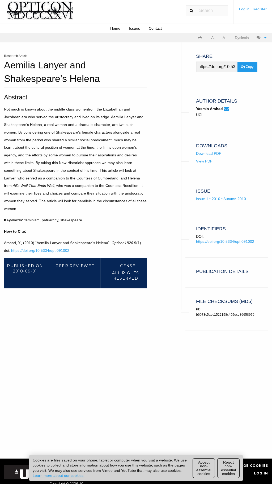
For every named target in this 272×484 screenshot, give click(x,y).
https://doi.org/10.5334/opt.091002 (40, 250)
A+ (225, 38)
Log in (244, 9)
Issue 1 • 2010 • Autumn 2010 (221, 199)
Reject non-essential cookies (228, 468)
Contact (155, 28)
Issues (134, 28)
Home (115, 28)
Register (260, 9)
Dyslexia (242, 38)
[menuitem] (253, 11)
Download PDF (208, 153)
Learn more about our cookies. (58, 475)
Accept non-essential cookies (203, 468)
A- (213, 38)
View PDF (204, 161)
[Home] (40, 13)
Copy (249, 67)
